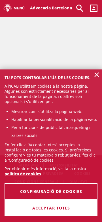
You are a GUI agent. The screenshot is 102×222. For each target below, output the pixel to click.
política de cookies (23, 173)
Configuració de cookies (51, 191)
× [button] (97, 74)
